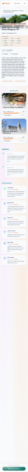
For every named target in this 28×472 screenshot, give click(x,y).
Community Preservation (20, 81)
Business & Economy (7, 17)
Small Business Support (7, 81)
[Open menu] (24, 3)
